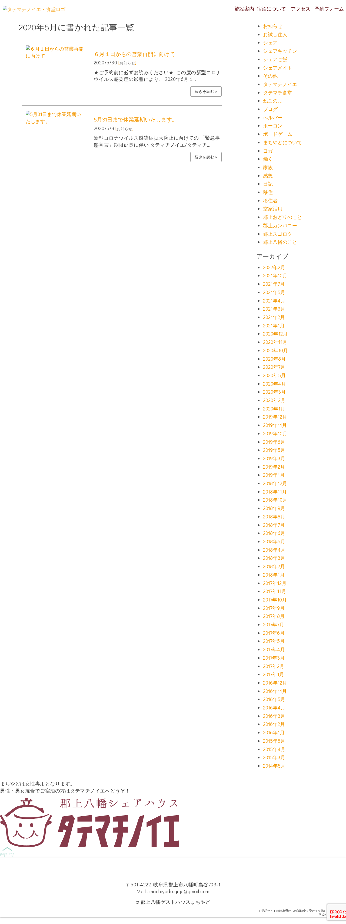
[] (127, 62)
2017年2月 (273, 666)
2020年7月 (274, 367)
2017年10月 (275, 599)
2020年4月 (274, 383)
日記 (268, 183)
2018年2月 (274, 566)
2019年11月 (275, 425)
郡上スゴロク (277, 234)
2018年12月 (275, 483)
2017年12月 (275, 583)
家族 (268, 167)
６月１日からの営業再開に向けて (134, 53)
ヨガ (268, 150)
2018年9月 (274, 508)
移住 (268, 192)
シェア (270, 42)
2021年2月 (274, 317)
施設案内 (244, 8)
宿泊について (271, 8)
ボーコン (272, 125)
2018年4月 (274, 550)
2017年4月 (274, 649)
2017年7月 (273, 624)
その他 (270, 76)
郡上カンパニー (280, 225)
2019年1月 (274, 475)
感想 (268, 175)
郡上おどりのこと (282, 217)
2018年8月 (274, 516)
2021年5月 (274, 292)
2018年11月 (275, 491)
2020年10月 (275, 350)
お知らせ (272, 26)
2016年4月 (274, 707)
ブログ (270, 109)
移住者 (270, 200)
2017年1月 (273, 674)
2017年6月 (274, 633)
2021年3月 (274, 308)
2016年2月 (274, 724)
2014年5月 (274, 765)
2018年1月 (274, 574)
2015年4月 (274, 749)
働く (268, 159)
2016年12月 (275, 682)
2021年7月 (274, 284)
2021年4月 (274, 300)
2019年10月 (275, 433)
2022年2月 (274, 267)
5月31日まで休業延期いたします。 (135, 119)
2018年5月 (274, 541)
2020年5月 (274, 375)
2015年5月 (274, 741)
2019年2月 (274, 466)
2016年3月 (274, 716)
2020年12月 (275, 333)
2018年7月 (274, 525)
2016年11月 (275, 691)
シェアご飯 (275, 59)
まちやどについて (282, 142)
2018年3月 (274, 558)
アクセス (300, 8)
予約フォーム (329, 8)
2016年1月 (274, 732)
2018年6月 (274, 533)
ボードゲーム (277, 134)
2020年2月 (274, 400)
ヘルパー (272, 117)
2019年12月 (275, 416)
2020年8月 (274, 359)
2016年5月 (274, 699)
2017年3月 (274, 658)
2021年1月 (274, 325)
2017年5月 (274, 641)
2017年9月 (274, 608)
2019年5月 (274, 450)
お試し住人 (275, 34)
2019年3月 (274, 458)
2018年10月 (275, 499)
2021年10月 (275, 275)
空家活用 (272, 208)
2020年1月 (274, 408)
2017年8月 (274, 616)
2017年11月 (274, 591)
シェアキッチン (280, 51)
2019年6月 (274, 442)
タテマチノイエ (280, 84)
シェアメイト (277, 67)
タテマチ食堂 (277, 92)
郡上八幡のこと (280, 242)
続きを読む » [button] (206, 91)
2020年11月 (275, 342)
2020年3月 (274, 392)
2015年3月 (274, 757)
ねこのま (272, 100)
